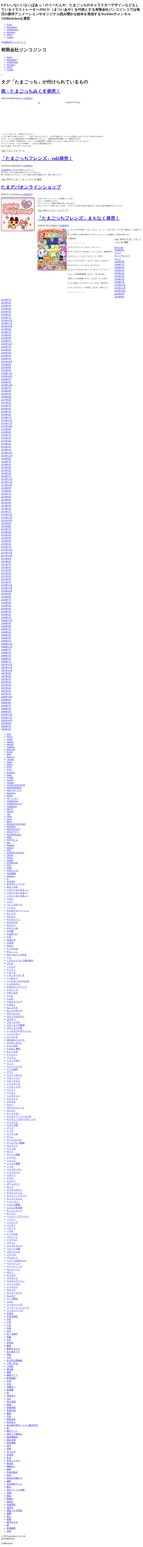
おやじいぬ (12, 928)
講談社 (10, 1501)
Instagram (11, 793)
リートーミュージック (18, 1307)
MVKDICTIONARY (16, 824)
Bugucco (11, 757)
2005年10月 (6, 720)
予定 (9, 1319)
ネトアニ (11, 1213)
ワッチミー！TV (15, 1310)
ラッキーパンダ (14, 1304)
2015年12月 (6, 420)
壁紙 (9, 1354)
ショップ (11, 1160)
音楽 (9, 1531)
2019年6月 (6, 391)
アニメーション (14, 1066)
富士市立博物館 (14, 1360)
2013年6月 (6, 497)
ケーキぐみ (12, 1134)
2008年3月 (6, 656)
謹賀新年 (11, 1504)
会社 (9, 1331)
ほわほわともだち (16, 1040)
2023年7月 (6, 332)
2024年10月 (6, 326)
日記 (9, 1399)
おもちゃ (11, 925)
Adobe (10, 739)
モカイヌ (11, 1290)
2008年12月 (6, 644)
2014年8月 (6, 458)
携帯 (9, 1372)
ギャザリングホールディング (21, 1119)
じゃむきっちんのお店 (18, 981)
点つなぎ (11, 1451)
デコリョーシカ (14, 1193)
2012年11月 (6, 517)
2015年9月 (6, 429)
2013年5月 (6, 500)
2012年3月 (6, 541)
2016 (9, 734)
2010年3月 (6, 611)
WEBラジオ (12, 870)
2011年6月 (6, 567)
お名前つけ (12, 934)
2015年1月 (6, 450)
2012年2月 (6, 544)
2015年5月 (6, 438)
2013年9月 (6, 488)
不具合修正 (12, 1316)
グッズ (10, 1128)
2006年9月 (6, 700)
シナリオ (11, 1157)
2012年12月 (6, 514)
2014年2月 (6, 473)
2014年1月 (6, 476)
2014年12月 (6, 453)
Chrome (10, 759)
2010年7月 (6, 600)
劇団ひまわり (13, 1349)
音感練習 (11, 1528)
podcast (10, 848)
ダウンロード (13, 1184)
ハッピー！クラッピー (18, 1216)
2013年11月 (6, 482)
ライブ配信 (12, 1299)
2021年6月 (6, 370)
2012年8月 (6, 526)
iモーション (12, 798)
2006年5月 (6, 708)
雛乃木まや (12, 1522)
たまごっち (12, 990)
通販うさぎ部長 (14, 1510)
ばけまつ (11, 1019)
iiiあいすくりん (14, 790)
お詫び (10, 946)
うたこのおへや (14, 904)
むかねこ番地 (13, 1049)
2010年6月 (6, 603)
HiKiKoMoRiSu (14, 787)
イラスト (11, 1093)
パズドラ (11, 1228)
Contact (10, 37)
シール (10, 1166)
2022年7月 (6, 347)
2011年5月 (6, 570)
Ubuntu (10, 860)
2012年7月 (6, 529)
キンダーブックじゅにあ (19, 1116)
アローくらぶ (13, 1078)
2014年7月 (6, 461)
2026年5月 (119, 270)
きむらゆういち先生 (17, 954)
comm (9, 762)
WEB (9, 868)
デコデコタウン (14, 1190)
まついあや (12, 1046)
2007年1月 (6, 694)
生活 (9, 1457)
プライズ (11, 1254)
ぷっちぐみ (12, 1037)
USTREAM (12, 863)
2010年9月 (6, 594)
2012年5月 (6, 535)
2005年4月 (6, 729)
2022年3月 (6, 353)
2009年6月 (6, 632)
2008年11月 (6, 647)
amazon (10, 742)
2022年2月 (6, 356)
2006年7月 (6, 706)
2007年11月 (6, 667)
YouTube (11, 881)
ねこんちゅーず (14, 1010)
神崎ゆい (11, 1466)
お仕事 (10, 931)
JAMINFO (28, 98)
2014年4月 (6, 467)
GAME (10, 777)
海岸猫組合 (12, 1437)
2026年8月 (119, 261)
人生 (9, 1325)
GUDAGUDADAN (16, 785)
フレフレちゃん (14, 1246)
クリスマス (12, 1122)
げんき (10, 963)
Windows (11, 876)
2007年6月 (6, 682)
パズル (10, 1231)
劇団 (9, 1346)
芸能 (9, 1493)
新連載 (10, 1390)
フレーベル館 (13, 1249)
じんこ (117, 258)
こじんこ (11, 966)
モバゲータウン (14, 1293)
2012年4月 (6, 538)
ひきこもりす (13, 1022)
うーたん (11, 907)
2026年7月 (119, 264)
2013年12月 (6, 479)
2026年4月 (119, 273)
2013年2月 (6, 508)
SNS (9, 850)
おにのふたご (13, 919)
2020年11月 (6, 373)
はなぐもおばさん (16, 1016)
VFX (9, 865)
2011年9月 (6, 558)
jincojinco (11, 32)
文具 (9, 1381)
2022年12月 (6, 344)
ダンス (10, 1187)
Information (12, 27)
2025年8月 (119, 297)
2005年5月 (6, 726)
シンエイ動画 (13, 1163)
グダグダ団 (12, 1125)
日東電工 (11, 1396)
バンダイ (11, 1225)
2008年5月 (6, 653)
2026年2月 (119, 279)
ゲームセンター (14, 1140)
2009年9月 (6, 623)
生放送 (10, 1454)
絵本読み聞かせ (14, 1478)
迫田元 (10, 1507)
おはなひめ (12, 922)
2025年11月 (120, 288)
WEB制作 (11, 873)
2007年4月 (6, 688)
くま (9, 957)
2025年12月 (120, 285)
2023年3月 (6, 338)
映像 (9, 1404)
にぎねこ (11, 1004)
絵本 (9, 1475)
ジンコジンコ (13, 1172)
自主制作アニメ (14, 1484)
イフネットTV (14, 1087)
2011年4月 (6, 573)
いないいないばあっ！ (18, 896)
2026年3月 (119, 276)
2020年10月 (6, 376)
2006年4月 (6, 711)
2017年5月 (6, 403)
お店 (9, 937)
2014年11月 (6, 456)
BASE (10, 752)
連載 (9, 1513)
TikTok (10, 855)
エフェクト (12, 1099)
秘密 (9, 1469)
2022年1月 (6, 358)
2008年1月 (6, 661)
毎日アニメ (12, 1431)
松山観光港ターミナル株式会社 (22, 1425)
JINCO (10, 809)
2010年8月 (6, 597)
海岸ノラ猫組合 (14, 1434)
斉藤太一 (11, 1387)
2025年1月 (6, 317)
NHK (9, 837)
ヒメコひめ (12, 1234)
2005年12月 (6, 714)
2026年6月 (119, 267)
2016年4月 (6, 408)
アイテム (11, 1057)
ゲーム (10, 1137)
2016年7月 (6, 406)
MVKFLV (11, 827)
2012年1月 (6, 547)
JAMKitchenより (15, 804)
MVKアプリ (13, 832)
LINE (9, 816)
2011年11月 (6, 553)
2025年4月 (6, 308)
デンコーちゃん (14, 1199)
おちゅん (11, 916)
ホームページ (13, 1269)
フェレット (12, 1237)
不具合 (10, 1313)
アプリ (10, 1072)
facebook (11, 772)
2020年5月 (6, 379)
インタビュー (13, 1096)
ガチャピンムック (16, 1107)
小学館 (10, 1366)
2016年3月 (6, 411)
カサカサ (11, 1101)
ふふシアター (13, 1034)
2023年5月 (6, 335)
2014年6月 (6, 464)
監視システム (13, 1460)
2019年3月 (6, 394)
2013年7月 (6, 494)
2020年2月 (6, 382)
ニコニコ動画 (13, 1204)
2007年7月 (6, 679)
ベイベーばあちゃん (17, 1260)
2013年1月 (6, 511)
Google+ (11, 782)
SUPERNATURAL (16, 853)
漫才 (9, 1446)
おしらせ (11, 913)
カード (10, 1104)
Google (10, 780)
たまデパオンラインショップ (31, 187)
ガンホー (11, 1110)
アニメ (117, 253)
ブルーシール (13, 1251)
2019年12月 (6, 385)
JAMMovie (12, 806)
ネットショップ (14, 1210)
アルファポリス (14, 1075)
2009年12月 (6, 620)
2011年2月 (6, 579)
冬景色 (10, 1343)
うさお (10, 899)
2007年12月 (6, 664)
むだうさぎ (12, 1051)
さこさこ (11, 969)
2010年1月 (6, 617)
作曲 (9, 1337)
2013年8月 (6, 491)
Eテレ (10, 770)
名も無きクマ (13, 1351)
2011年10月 (6, 556)
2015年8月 (6, 432)
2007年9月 (6, 673)
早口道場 (11, 1401)
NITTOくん (12, 840)
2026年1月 (119, 282)
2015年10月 (6, 426)
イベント (11, 1090)
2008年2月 (6, 658)
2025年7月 (6, 300)
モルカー (11, 1296)
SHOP (10, 35)
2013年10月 (6, 485)
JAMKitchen (12, 30)
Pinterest (10, 845)
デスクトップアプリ (17, 1196)
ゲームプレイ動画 (16, 1143)
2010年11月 (6, 588)
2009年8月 (6, 626)
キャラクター (13, 1113)
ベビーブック (13, 1263)
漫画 (9, 1449)
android (10, 744)
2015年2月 (6, 447)
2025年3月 (6, 311)
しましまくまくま (16, 975)
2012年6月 (6, 532)
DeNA (10, 764)
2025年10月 (120, 291)
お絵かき (11, 940)
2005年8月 (6, 723)
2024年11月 (6, 323)
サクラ (10, 1151)
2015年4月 (6, 441)
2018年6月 (6, 397)
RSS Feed (118, 247)
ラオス (10, 1301)
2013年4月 (6, 503)
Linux (9, 819)
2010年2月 (6, 614)
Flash (9, 775)
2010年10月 (6, 591)
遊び (9, 1516)
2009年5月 (6, 635)
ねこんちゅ (12, 1007)
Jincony (10, 811)
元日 (9, 1340)
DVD (9, 767)
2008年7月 (6, 650)
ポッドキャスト (122, 255)
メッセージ (12, 1287)
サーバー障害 (13, 1154)
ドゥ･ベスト (13, 1201)
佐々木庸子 (12, 1334)
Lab (8, 814)
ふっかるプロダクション (19, 1031)
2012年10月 (6, 520)
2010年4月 (6, 608)
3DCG (10, 737)
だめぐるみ (12, 993)
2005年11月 (6, 717)
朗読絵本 (11, 1419)
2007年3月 (6, 691)
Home (9, 25)
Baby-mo (11, 749)
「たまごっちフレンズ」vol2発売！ (37, 158)
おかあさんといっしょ (18, 910)
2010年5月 (6, 606)
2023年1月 (6, 341)
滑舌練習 (11, 1443)
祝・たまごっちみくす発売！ (30, 91)
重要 (9, 1519)
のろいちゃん (13, 1013)
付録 (9, 1328)
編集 (9, 1481)
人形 (9, 1322)
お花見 (10, 943)
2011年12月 (6, 550)
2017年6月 (6, 400)
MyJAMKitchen (14, 835)
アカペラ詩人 (13, 1060)
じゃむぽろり (13, 984)
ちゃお (10, 996)
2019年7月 (6, 388)
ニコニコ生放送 (14, 1207)
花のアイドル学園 (16, 1490)
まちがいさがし (14, 1043)
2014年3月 (6, 470)
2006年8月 (6, 703)
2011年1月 (6, 582)
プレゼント (12, 1257)
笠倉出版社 (12, 1472)
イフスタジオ (13, 1084)
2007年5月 (6, 685)
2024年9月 (6, 329)
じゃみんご (12, 978)
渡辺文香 (11, 1440)
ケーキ (10, 1131)
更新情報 (11, 1407)
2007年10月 (6, 670)
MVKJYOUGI (13, 829)
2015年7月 (6, 435)
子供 (9, 1357)
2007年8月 (6, 676)
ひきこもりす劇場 (16, 1025)
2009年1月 (6, 641)
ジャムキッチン (14, 1169)
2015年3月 (6, 444)
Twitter (10, 858)
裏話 (9, 1496)
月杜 (9, 1416)
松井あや (11, 1422)
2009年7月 (6, 629)
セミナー (11, 1181)
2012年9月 (6, 523)
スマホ (10, 1178)
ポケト (10, 1272)
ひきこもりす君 (14, 1028)
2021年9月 (6, 364)
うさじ (10, 901)
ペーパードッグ (14, 1266)
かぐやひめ (12, 949)
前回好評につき (9, 170)
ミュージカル (13, 1284)
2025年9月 (119, 294)
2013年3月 (6, 506)
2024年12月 (6, 320)
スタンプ (11, 1175)
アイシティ (12, 1054)
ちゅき (10, 999)
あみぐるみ (12, 887)
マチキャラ (12, 1278)
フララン (11, 1243)
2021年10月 (6, 361)
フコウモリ (12, 1240)
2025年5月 (6, 305)
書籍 (9, 1413)
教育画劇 (11, 1378)
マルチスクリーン (16, 1281)
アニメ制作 (12, 1069)
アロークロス (13, 1081)
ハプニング (12, 1222)
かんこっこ (12, 951)
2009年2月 (6, 638)
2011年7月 (6, 564)
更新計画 (11, 1410)
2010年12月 (6, 585)
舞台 (9, 1487)
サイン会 (11, 1149)
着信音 (10, 1463)
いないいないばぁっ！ (18, 890)
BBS (9, 754)
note (8, 843)
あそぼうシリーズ (16, 884)
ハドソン (11, 1219)
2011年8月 (6, 561)
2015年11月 (6, 423)
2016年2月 (6, 414)
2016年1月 (6, 417)
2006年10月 (6, 697)
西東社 (10, 1499)
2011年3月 (6, 576)
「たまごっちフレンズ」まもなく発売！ (78, 218)
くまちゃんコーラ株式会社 (20, 960)
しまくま (11, 972)
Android (10, 747)
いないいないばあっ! (17, 893)
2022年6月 (6, 350)
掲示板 (10, 1369)
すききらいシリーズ (17, 987)
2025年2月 (6, 314)
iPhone (10, 795)
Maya (9, 821)
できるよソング (14, 1001)
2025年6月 (6, 303)
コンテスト (12, 1146)
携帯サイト (12, 1375)
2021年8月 (6, 367)
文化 (9, 1384)
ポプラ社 (11, 1275)
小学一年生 (12, 1363)
